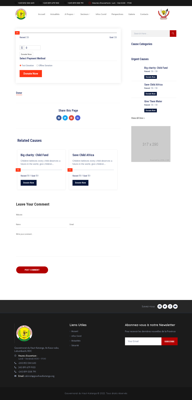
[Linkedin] (77, 117)
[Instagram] (170, 306)
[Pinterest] (71, 117)
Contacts (144, 14)
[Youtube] (175, 306)
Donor (19, 92)
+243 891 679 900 (51, 3)
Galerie (131, 14)
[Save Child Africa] (136, 89)
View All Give (137, 118)
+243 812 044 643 (26, 3)
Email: (36, 376)
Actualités (54, 14)
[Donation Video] (68, 145)
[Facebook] (59, 117)
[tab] (19, 93)
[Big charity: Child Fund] (136, 72)
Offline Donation (45, 65)
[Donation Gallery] (63, 145)
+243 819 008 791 (75, 3)
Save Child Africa (153, 84)
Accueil (41, 14)
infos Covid (101, 14)
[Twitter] (65, 117)
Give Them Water (153, 101)
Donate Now (151, 77)
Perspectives (117, 14)
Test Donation (28, 65)
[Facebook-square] (159, 306)
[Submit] (173, 33)
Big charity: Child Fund (156, 67)
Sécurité (75, 345)
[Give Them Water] (136, 105)
